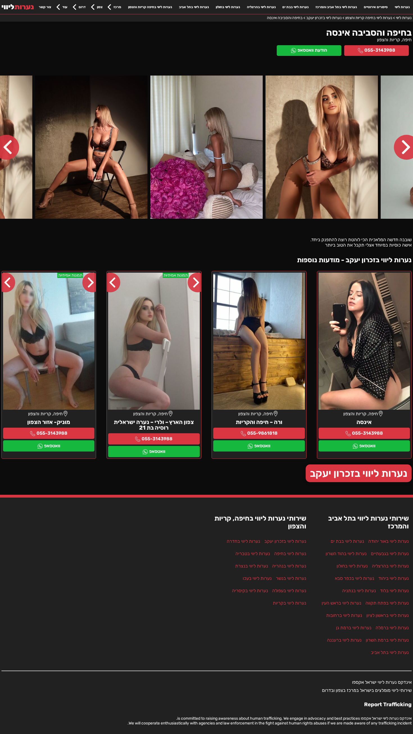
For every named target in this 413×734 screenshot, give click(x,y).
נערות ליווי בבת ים (295, 7)
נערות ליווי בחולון (228, 7)
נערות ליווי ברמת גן (353, 627)
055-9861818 (262, 433)
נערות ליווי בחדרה (243, 541)
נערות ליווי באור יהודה (388, 541)
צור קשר (45, 7)
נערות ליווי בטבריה (252, 553)
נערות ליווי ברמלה (392, 627)
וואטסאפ (367, 445)
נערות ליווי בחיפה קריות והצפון (150, 7)
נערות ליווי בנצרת (251, 566)
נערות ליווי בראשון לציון (387, 615)
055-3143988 (379, 50)
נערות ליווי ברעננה (344, 640)
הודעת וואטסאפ (312, 50)
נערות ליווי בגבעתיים (390, 553)
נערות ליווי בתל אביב (194, 7)
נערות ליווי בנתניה (359, 590)
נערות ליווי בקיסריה (250, 590)
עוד (64, 7)
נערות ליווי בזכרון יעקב (358, 473)
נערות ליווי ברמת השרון (387, 640)
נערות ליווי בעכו (257, 578)
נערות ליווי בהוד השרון (346, 553)
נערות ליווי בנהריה (289, 566)
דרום (82, 7)
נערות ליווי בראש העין (341, 603)
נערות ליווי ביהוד (393, 578)
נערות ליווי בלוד (394, 590)
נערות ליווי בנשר (291, 578)
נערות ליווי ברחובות (344, 615)
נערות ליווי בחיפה (290, 553)
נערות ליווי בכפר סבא (354, 578)
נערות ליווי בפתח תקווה (387, 603)
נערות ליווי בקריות (289, 603)
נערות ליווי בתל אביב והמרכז (336, 7)
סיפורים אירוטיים (376, 7)
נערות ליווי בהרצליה (261, 7)
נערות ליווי (402, 7)
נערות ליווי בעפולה (289, 590)
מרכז (117, 7)
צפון (100, 7)
